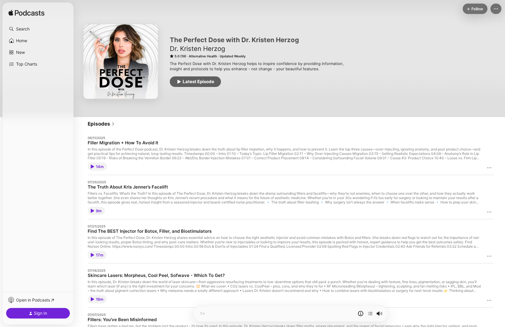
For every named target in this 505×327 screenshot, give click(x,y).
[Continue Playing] (370, 313)
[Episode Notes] (360, 313)
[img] (26, 13)
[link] (101, 124)
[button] (38, 29)
